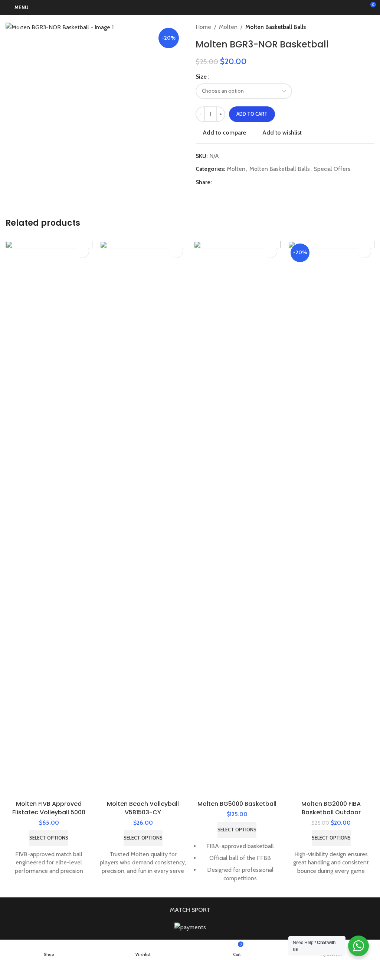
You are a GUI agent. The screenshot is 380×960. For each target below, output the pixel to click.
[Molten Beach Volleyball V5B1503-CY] (143, 519)
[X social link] (225, 183)
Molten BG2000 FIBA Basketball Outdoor (331, 808)
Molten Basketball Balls (275, 26)
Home (203, 26)
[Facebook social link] (216, 183)
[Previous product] (352, 27)
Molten (228, 26)
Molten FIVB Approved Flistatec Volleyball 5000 (48, 808)
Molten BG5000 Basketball (236, 804)
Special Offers (332, 168)
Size (201, 76)
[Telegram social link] (252, 183)
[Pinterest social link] (234, 183)
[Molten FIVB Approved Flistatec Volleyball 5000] (49, 519)
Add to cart (252, 114)
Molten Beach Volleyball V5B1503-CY (143, 808)
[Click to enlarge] (19, 18)
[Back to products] (361, 27)
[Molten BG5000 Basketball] (237, 519)
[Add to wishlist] (82, 251)
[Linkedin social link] (243, 183)
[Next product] (370, 27)
